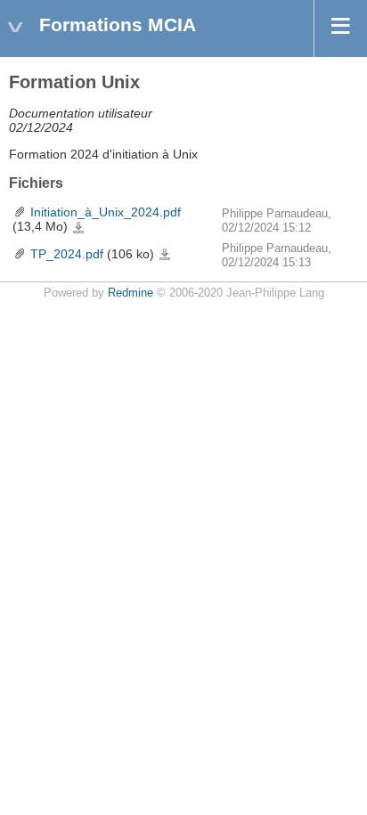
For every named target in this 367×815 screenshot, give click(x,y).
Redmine (130, 293)
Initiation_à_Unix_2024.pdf (105, 212)
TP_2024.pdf (66, 254)
